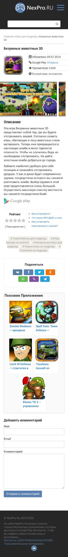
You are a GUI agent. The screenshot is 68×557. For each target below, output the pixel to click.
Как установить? (41, 213)
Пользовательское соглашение (23, 543)
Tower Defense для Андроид (29, 238)
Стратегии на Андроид (33, 250)
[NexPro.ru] (34, 14)
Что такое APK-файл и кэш (47, 217)
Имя (6, 426)
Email (7, 439)
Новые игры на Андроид (40, 246)
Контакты (10, 540)
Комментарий (13, 451)
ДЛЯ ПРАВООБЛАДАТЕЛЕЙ (35, 540)
